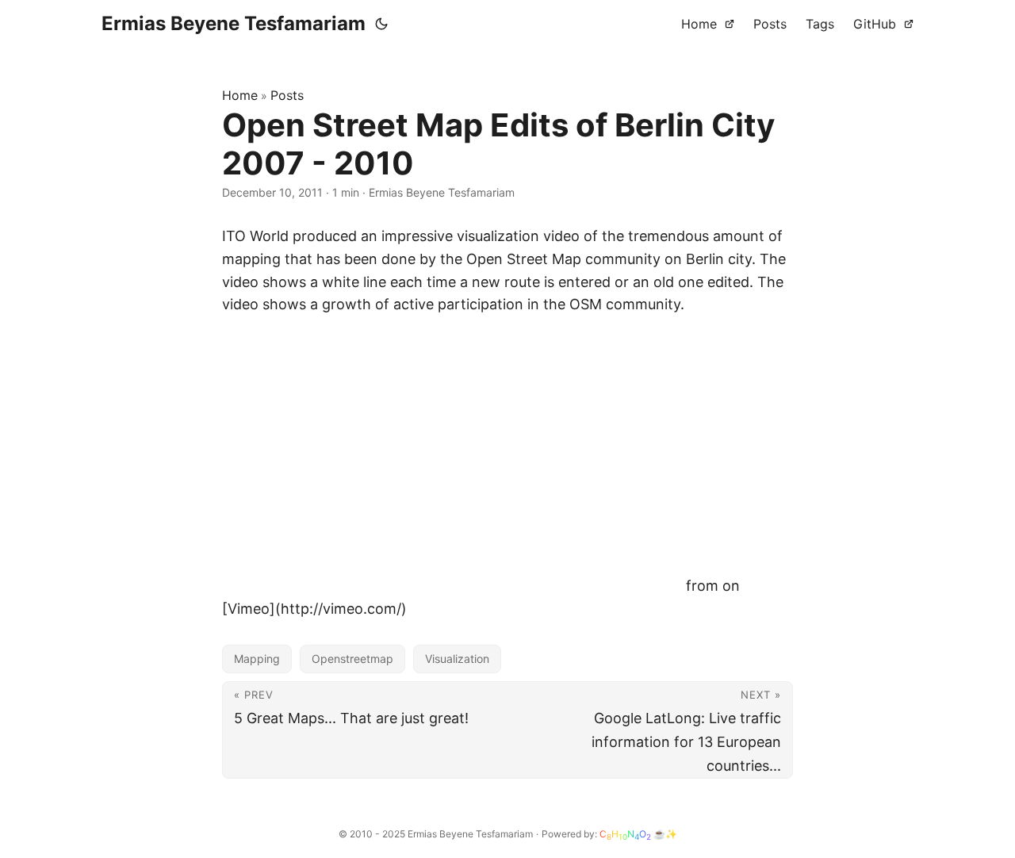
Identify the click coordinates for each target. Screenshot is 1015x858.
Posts (287, 95)
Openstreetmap (352, 658)
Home (240, 95)
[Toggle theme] (381, 24)
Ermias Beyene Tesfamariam (234, 23)
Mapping (257, 658)
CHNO (625, 834)
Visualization (457, 658)
